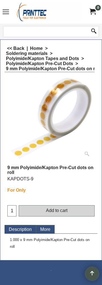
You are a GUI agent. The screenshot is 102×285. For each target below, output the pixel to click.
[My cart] (92, 11)
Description (20, 229)
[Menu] (6, 12)
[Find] (93, 31)
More (45, 229)
